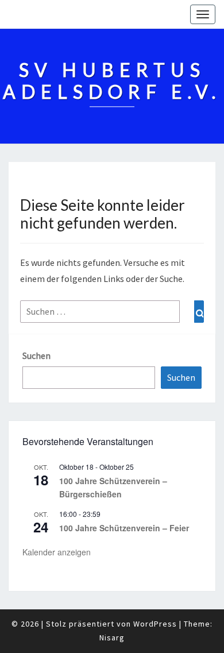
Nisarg (112, 637)
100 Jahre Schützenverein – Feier (124, 528)
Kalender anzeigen (56, 552)
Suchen (36, 355)
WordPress (155, 624)
